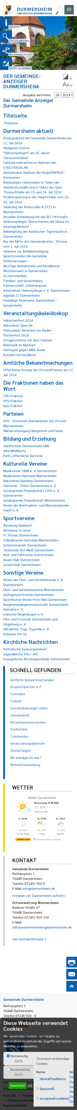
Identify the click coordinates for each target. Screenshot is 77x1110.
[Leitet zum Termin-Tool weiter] (6, 64)
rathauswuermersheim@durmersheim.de (42, 927)
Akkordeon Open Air (18, 325)
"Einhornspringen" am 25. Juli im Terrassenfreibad (26, 155)
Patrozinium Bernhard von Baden (27, 330)
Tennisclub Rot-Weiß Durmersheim (28, 550)
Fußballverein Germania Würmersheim (31, 540)
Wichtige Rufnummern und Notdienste (31, 266)
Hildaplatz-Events (16, 148)
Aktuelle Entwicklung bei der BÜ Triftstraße (35, 216)
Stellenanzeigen (15, 261)
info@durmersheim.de (39, 888)
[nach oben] (71, 990)
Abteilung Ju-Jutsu (17, 530)
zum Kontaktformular (28, 939)
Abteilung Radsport (17, 525)
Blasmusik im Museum (19, 345)
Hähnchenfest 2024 (18, 320)
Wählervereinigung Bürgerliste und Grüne (33, 430)
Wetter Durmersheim (42, 798)
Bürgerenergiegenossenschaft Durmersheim (35, 604)
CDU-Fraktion (13, 396)
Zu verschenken (15, 275)
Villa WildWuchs (14, 450)
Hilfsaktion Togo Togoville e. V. (26, 629)
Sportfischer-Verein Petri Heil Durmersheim (35, 599)
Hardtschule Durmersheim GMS (26, 445)
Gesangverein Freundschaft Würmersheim (34, 500)
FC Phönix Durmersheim (20, 535)
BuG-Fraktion (12, 405)
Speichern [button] (17, 1085)
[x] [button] (30, 1085)
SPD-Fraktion (13, 400)
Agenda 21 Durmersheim (21, 295)
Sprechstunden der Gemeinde (25, 256)
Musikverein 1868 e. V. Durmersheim (30, 470)
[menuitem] (67, 77)
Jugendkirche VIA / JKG (20, 654)
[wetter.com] (23, 840)
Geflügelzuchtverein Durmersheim (28, 594)
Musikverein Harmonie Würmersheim (29, 475)
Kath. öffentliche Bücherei (23, 455)
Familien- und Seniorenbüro (23, 280)
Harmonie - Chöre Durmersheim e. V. (29, 485)
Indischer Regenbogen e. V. (23, 614)
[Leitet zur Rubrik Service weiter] (6, 50)
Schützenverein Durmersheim (25, 545)
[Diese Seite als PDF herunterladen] (71, 966)
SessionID (47, 1088)
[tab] (18, 1058)
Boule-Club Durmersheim (21, 559)
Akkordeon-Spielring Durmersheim (28, 480)
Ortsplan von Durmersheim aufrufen (38, 895)
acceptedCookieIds (55, 1098)
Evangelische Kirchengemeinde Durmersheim (36, 659)
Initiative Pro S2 (15, 634)
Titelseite (10, 123)
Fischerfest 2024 (16, 335)
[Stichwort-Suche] (59, 13)
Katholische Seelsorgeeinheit (25, 649)
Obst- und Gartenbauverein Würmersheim (33, 589)
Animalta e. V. (13, 609)
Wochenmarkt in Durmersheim (25, 270)
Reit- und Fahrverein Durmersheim (28, 554)
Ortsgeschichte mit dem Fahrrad (27, 340)
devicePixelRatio (53, 1078)
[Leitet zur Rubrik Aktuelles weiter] (6, 23)
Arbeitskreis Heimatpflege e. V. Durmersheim (36, 290)
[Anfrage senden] (71, 978)
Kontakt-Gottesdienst (19, 354)
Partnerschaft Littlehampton (25, 285)
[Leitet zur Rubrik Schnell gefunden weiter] (6, 36)
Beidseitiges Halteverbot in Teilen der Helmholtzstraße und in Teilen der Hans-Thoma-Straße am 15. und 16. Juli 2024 (33, 187)
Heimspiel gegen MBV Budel (24, 349)
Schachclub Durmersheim (22, 564)
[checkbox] (8, 1055)
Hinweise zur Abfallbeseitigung (25, 251)
